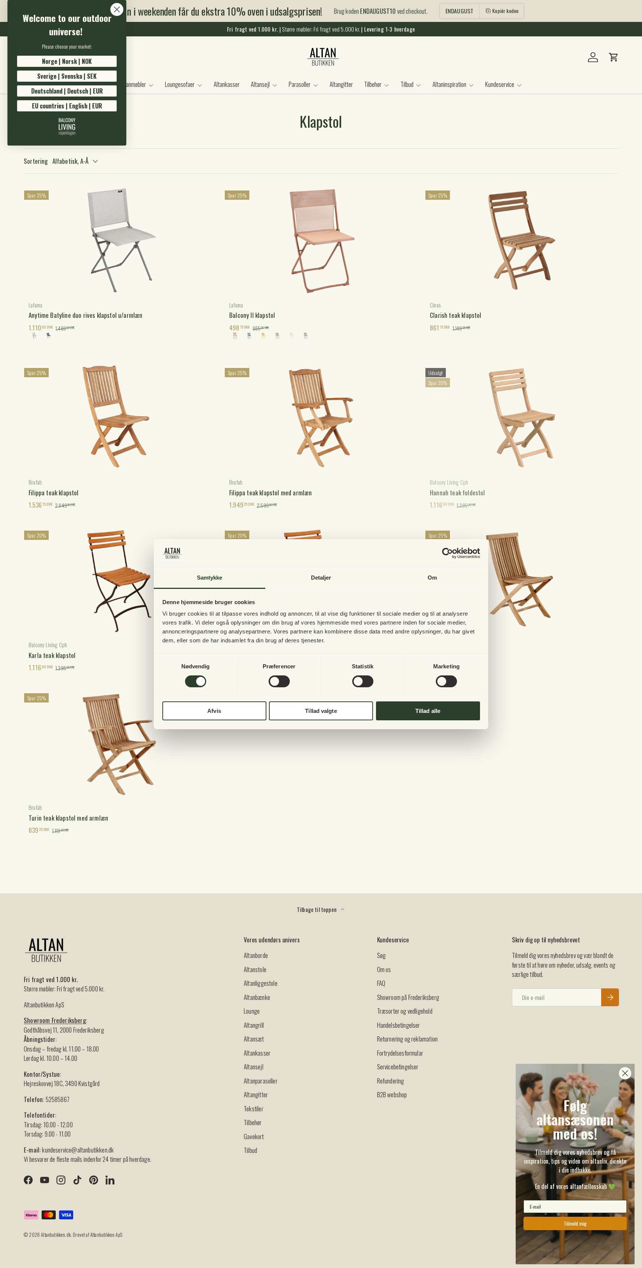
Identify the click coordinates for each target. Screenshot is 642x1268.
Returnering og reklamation (407, 1038)
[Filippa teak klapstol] (120, 418)
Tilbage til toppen (317, 909)
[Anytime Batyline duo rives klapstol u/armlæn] (120, 240)
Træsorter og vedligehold (404, 1011)
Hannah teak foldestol (457, 492)
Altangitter (341, 84)
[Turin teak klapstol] (521, 580)
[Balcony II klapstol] (321, 240)
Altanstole (255, 969)
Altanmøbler (133, 84)
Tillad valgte (321, 711)
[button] (614, 57)
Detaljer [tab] (321, 577)
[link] (66, 126)
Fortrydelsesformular (400, 1052)
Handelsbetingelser (398, 1025)
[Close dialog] (116, 9)
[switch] (279, 681)
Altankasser (227, 84)
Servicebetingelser (398, 1066)
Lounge (252, 1011)
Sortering (36, 161)
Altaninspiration (449, 84)
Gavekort (254, 1136)
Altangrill (254, 1025)
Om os (384, 969)
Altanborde (256, 955)
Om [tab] (432, 577)
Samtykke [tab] (210, 577)
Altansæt (254, 1038)
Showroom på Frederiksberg (408, 997)
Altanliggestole (261, 983)
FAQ (381, 983)
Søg (381, 955)
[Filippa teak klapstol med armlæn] (321, 418)
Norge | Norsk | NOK (67, 61)
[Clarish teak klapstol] (521, 240)
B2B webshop (392, 1094)
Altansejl (260, 84)
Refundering (390, 1080)
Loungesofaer (180, 84)
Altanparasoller (261, 1080)
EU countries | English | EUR (67, 105)
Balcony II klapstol (252, 315)
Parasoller (300, 84)
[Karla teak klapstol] (120, 580)
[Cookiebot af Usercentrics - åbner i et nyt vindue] (447, 553)
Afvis (214, 711)
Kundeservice (499, 84)
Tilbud (407, 84)
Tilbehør (373, 84)
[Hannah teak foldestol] (521, 418)
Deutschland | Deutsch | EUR (67, 91)
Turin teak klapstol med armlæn (68, 817)
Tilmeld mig (575, 1223)
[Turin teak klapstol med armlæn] (120, 743)
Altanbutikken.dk (56, 1234)
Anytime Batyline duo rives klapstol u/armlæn (85, 315)
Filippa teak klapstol (54, 492)
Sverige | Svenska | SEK (67, 76)
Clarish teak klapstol (456, 315)
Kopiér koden (505, 10)
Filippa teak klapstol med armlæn (270, 492)
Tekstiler (253, 1108)
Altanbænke (257, 997)
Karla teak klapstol (52, 655)
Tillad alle (427, 711)
